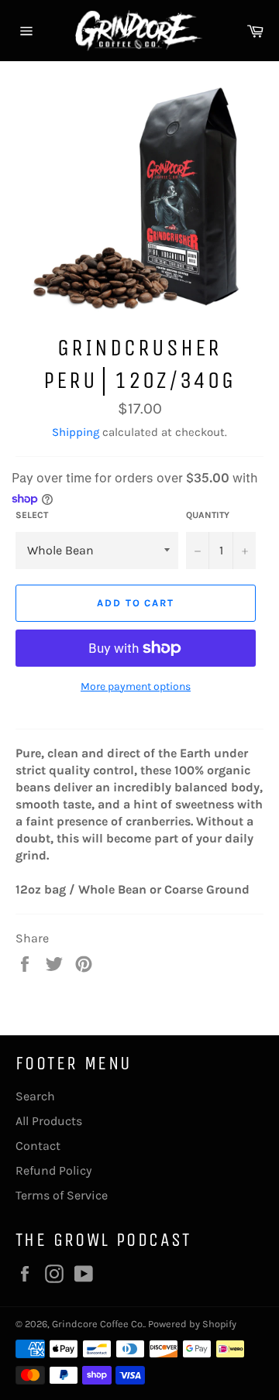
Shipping (75, 432)
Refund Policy (53, 1170)
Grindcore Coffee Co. (98, 1324)
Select (32, 515)
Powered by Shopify (192, 1324)
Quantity (207, 515)
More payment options (136, 686)
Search (35, 1096)
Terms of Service (62, 1195)
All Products (49, 1120)
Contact (38, 1145)
